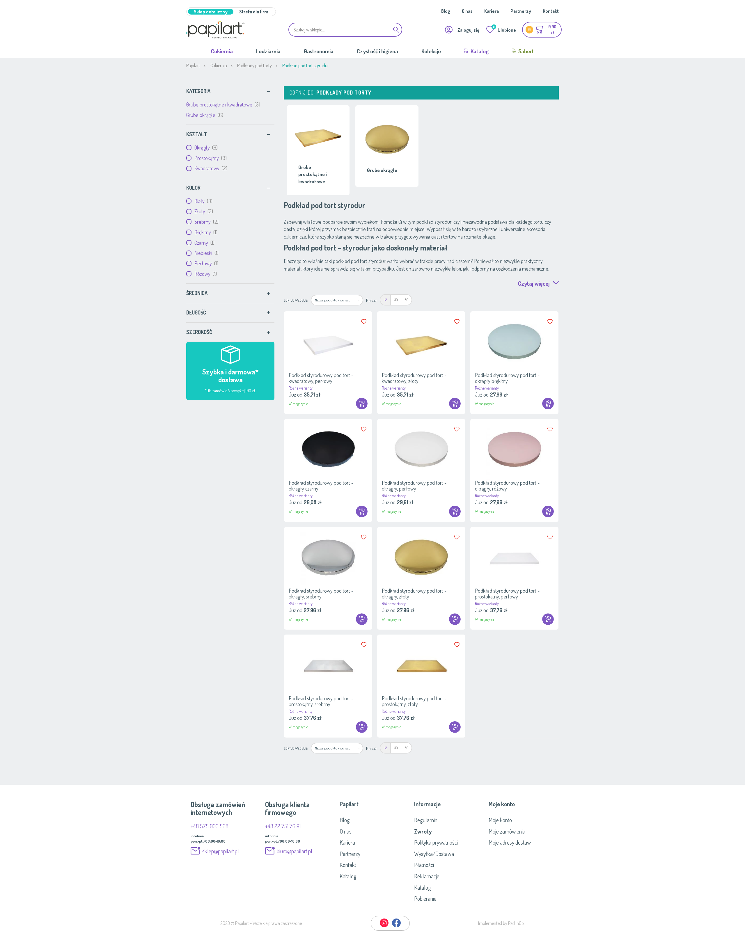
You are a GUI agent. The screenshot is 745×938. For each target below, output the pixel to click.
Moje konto (500, 820)
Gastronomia (319, 51)
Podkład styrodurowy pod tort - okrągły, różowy (507, 485)
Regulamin (425, 820)
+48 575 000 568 (209, 826)
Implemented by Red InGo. (501, 923)
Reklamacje (426, 876)
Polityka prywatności (436, 842)
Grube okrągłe (204, 115)
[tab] (230, 91)
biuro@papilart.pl (294, 851)
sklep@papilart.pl (220, 851)
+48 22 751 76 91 (283, 826)
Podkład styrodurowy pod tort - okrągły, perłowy (414, 485)
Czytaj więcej (534, 283)
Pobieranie (425, 898)
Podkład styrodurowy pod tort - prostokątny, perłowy (507, 593)
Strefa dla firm (253, 11)
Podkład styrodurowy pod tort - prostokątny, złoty (414, 701)
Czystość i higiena (377, 51)
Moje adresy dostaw (510, 842)
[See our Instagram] (384, 926)
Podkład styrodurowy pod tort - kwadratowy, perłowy (321, 378)
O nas (467, 11)
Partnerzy (520, 11)
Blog (445, 11)
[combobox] (345, 30)
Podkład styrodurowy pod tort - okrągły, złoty (414, 593)
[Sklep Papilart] (215, 29)
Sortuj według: (296, 300)
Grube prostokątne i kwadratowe (222, 104)
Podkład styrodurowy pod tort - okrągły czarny (321, 485)
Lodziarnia (268, 51)
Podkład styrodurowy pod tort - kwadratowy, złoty (414, 378)
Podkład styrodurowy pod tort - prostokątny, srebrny (321, 701)
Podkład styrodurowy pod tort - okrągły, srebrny (321, 593)
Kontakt (551, 11)
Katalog (479, 51)
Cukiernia (222, 51)
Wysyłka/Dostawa (434, 853)
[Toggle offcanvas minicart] (542, 30)
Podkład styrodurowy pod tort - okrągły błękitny (507, 378)
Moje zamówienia (507, 831)
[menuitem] (385, 300)
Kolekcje (431, 51)
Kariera (491, 11)
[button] (364, 321)
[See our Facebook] (396, 926)
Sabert (525, 51)
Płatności (424, 864)
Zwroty (423, 831)
